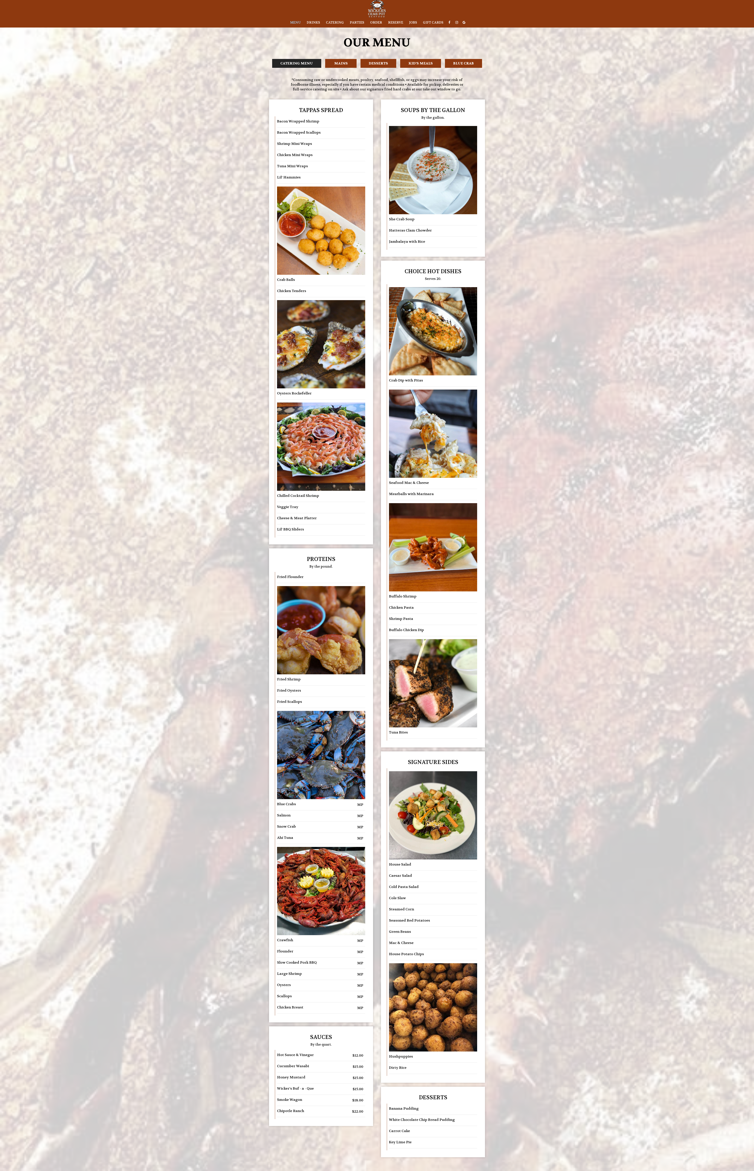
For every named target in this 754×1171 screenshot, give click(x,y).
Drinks (313, 23)
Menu (295, 23)
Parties (357, 23)
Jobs (413, 23)
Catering (335, 23)
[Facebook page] (449, 22)
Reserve (395, 23)
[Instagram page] (457, 22)
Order (376, 23)
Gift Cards (433, 23)
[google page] (464, 22)
